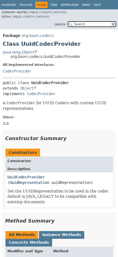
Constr (46, 12)
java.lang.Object (18, 52)
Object (26, 88)
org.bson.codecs (38, 35)
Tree (53, 4)
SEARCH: (60, 24)
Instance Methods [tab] (61, 234)
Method (60, 12)
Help (97, 4)
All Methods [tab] (22, 234)
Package (25, 4)
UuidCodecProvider (26, 177)
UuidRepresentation (29, 182)
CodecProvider (17, 71)
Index (86, 4)
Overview (9, 4)
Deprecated (70, 4)
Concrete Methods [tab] (29, 242)
